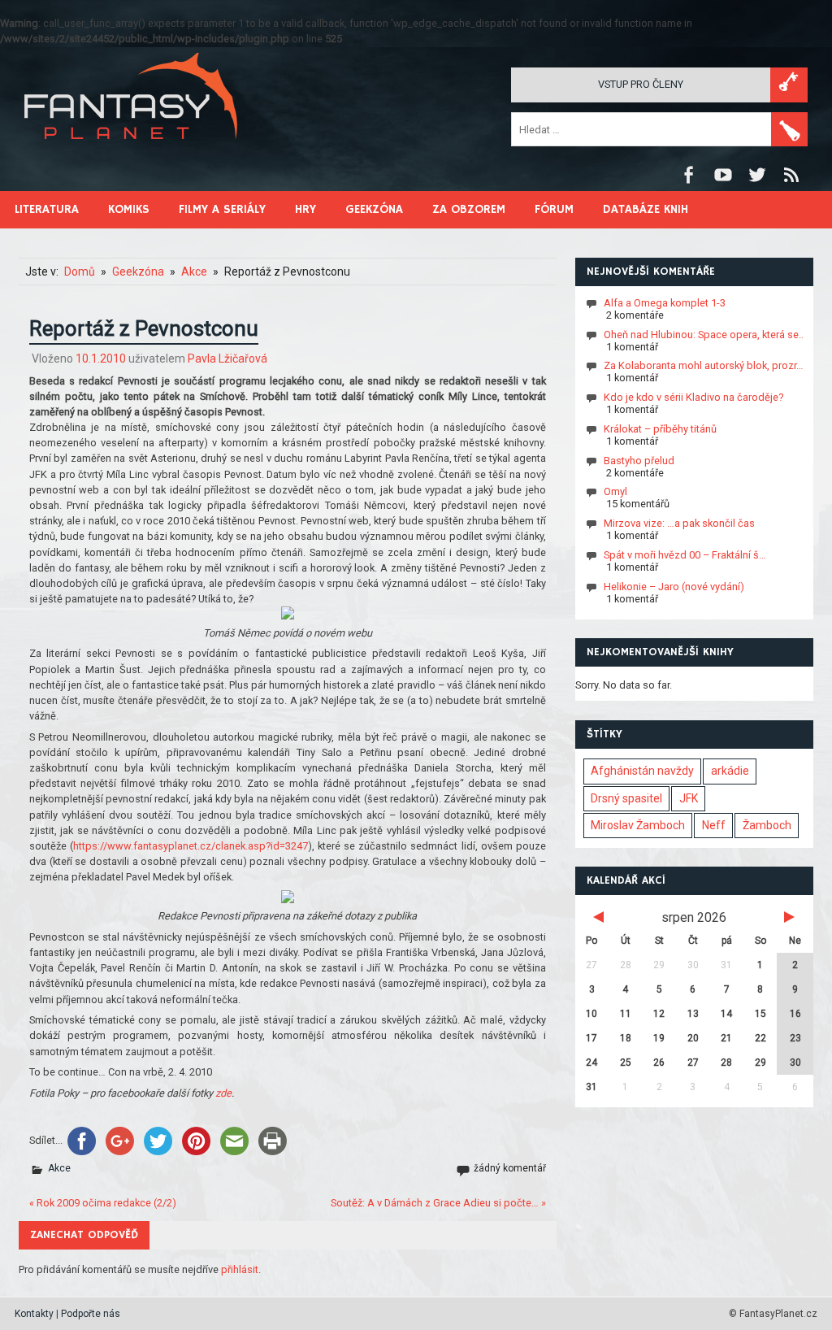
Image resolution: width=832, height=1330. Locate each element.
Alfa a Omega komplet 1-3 (665, 303)
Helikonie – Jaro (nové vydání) (674, 586)
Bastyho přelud (639, 460)
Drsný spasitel (626, 798)
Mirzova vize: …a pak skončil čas (679, 523)
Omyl (615, 491)
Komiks (129, 209)
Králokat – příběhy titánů (660, 429)
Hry (305, 209)
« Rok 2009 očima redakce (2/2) (102, 1203)
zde (223, 1093)
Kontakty (34, 1313)
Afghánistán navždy (642, 770)
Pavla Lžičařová (227, 358)
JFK (688, 798)
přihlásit (239, 1269)
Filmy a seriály (222, 209)
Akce (59, 1168)
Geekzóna (374, 209)
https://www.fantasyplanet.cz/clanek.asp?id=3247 (190, 846)
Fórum (554, 209)
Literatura (47, 209)
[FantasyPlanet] (131, 152)
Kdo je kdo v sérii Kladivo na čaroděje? (693, 397)
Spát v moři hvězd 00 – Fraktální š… (685, 555)
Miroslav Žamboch (638, 825)
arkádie (730, 770)
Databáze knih (645, 209)
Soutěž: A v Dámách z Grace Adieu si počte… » (438, 1203)
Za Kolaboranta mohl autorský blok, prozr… (704, 365)
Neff (714, 825)
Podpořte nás (90, 1313)
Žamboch (767, 825)
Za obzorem (468, 209)
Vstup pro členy (640, 84)
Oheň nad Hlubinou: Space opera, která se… (705, 334)
